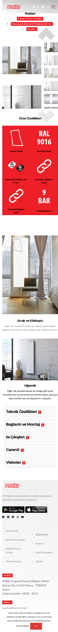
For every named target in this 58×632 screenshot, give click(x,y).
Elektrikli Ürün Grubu (11, 496)
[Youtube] (20, 463)
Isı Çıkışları (13, 382)
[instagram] (15, 463)
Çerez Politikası (22, 626)
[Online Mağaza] (33, 7)
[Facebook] (1, 463)
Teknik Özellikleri (19, 357)
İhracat (38, 489)
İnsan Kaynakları (43, 498)
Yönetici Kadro (11, 507)
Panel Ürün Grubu (13, 486)
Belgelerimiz (41, 480)
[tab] (29, 357)
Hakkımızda (10, 477)
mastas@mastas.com (12, 554)
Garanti (10, 395)
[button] (45, 117)
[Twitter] (6, 463)
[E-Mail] (42, 7)
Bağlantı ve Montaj (20, 370)
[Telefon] (38, 7)
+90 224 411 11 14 (11, 573)
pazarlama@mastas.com (14, 558)
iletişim (38, 507)
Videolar (11, 408)
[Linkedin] (11, 463)
